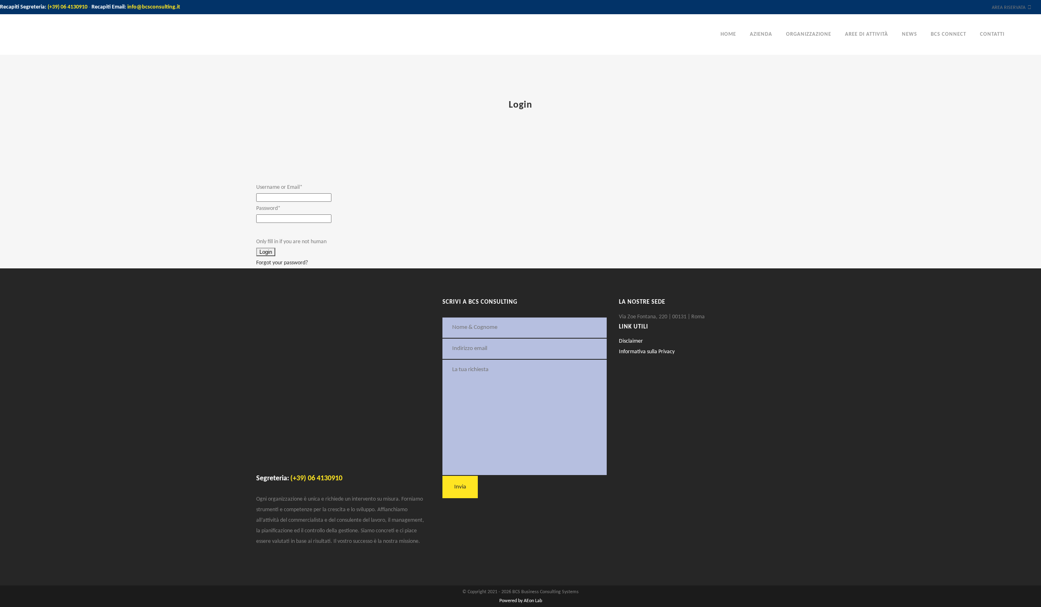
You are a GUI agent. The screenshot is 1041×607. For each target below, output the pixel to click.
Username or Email (279, 187)
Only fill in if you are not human (291, 242)
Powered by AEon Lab (520, 600)
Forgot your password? (282, 263)
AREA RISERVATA (1009, 7)
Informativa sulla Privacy (647, 352)
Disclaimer (631, 341)
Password (268, 208)
